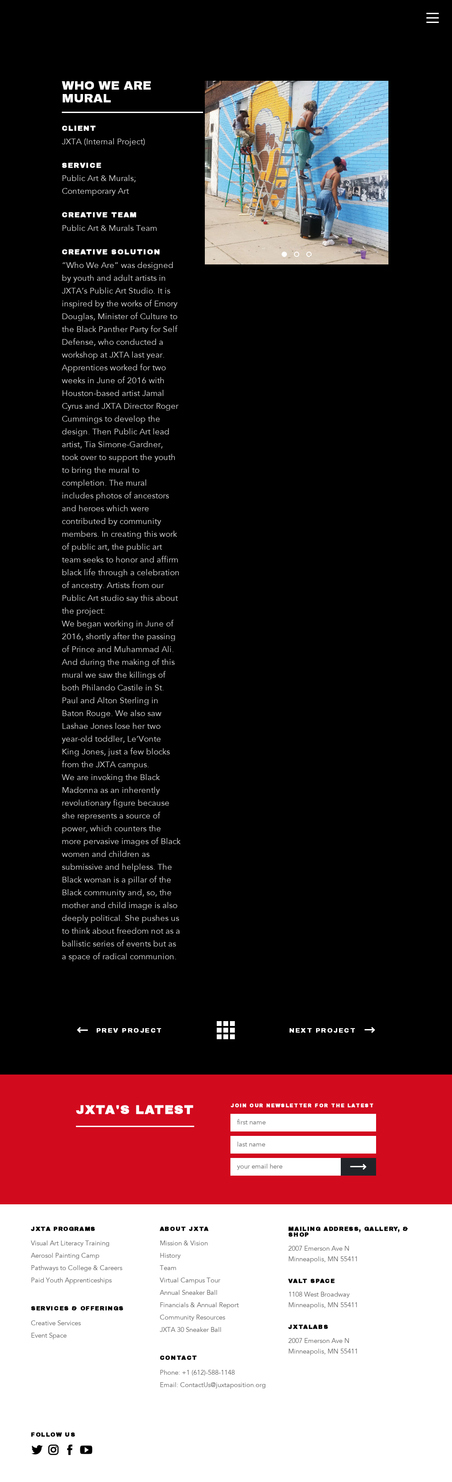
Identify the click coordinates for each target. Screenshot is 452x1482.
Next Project (322, 1030)
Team (168, 1268)
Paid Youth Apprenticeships (71, 1281)
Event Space (49, 1336)
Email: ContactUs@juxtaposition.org (213, 1385)
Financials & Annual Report (199, 1305)
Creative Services (56, 1323)
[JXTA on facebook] (70, 1450)
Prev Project (129, 1030)
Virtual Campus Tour (190, 1281)
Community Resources (192, 1318)
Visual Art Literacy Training (70, 1244)
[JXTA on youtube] (86, 1450)
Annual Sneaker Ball (189, 1293)
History (170, 1256)
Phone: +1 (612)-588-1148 (197, 1373)
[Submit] (358, 1167)
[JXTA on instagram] (53, 1450)
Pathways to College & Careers (76, 1268)
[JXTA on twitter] (37, 1450)
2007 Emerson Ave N (319, 1249)
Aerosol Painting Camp (65, 1256)
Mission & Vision (184, 1244)
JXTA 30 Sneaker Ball (191, 1330)
